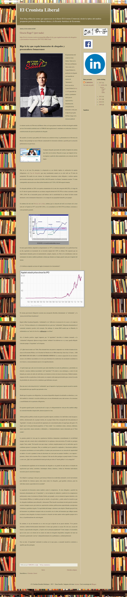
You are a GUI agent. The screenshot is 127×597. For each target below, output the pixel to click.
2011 (100, 99)
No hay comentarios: (45, 565)
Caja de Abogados (35, 173)
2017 (100, 83)
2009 (100, 104)
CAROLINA (89, 82)
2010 (100, 102)
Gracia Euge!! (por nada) (32, 32)
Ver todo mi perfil (88, 85)
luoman (77, 584)
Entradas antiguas (72, 570)
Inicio (43, 570)
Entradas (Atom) (32, 573)
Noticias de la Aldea (39, 204)
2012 (100, 96)
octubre (103, 85)
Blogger (94, 584)
